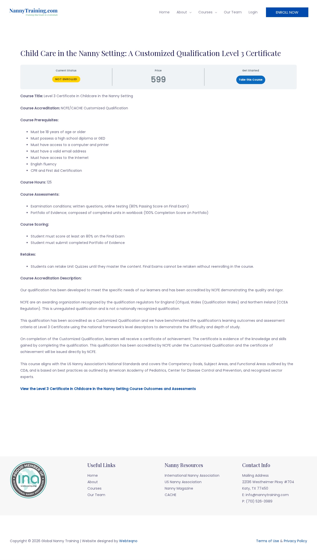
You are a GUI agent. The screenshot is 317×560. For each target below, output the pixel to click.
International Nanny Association (192, 475)
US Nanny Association (183, 481)
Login (253, 12)
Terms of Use (267, 540)
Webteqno (128, 540)
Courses (205, 12)
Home (164, 12)
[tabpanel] (158, 248)
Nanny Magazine (179, 488)
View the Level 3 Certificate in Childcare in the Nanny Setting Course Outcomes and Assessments (108, 388)
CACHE (170, 494)
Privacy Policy (295, 540)
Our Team (233, 12)
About (182, 12)
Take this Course (251, 80)
